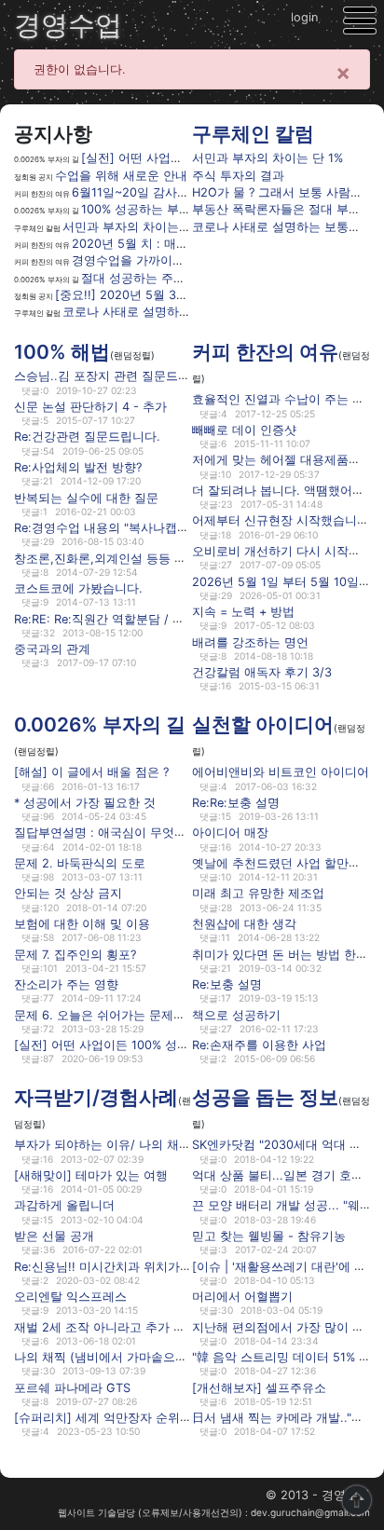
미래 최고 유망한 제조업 (258, 893)
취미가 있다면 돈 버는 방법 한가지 (286, 954)
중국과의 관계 (52, 649)
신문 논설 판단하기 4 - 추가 (90, 407)
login (304, 17)
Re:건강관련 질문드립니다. (87, 437)
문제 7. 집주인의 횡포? (75, 954)
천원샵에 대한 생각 (244, 924)
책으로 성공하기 (236, 1014)
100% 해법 (62, 351)
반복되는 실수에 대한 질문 (86, 497)
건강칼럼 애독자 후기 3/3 (262, 672)
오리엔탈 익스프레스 (70, 1297)
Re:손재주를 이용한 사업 (259, 1045)
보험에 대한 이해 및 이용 (82, 924)
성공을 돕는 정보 (265, 1097)
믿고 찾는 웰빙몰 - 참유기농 (269, 1236)
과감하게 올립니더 (64, 1205)
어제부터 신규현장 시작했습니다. (282, 520)
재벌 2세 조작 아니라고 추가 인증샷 (112, 1326)
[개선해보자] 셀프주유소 (259, 1387)
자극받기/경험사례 (96, 1097)
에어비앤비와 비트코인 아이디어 (280, 772)
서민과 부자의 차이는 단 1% (137, 227)
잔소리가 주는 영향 (66, 984)
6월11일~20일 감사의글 (136, 192)
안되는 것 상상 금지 (68, 893)
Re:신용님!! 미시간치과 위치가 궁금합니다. (131, 1266)
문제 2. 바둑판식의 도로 (79, 863)
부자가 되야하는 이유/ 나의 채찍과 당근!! (126, 1145)
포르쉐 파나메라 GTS (72, 1387)
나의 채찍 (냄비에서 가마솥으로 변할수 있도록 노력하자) (169, 1357)
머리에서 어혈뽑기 (242, 1297)
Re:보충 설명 (227, 984)
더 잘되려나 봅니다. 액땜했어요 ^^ (285, 491)
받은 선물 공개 (54, 1236)
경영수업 (68, 24)
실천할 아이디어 (263, 724)
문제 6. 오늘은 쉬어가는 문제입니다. (113, 1014)
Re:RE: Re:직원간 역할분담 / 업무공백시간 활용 (143, 618)
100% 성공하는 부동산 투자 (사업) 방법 (188, 209)
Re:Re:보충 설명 (236, 803)
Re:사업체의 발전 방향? (78, 467)
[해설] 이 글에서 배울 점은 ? (91, 772)
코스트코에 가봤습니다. (78, 588)
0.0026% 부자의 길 (99, 724)
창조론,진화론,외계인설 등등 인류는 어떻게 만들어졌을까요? (179, 558)
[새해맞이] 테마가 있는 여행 (91, 1175)
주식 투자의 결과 (238, 176)
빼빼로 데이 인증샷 (244, 430)
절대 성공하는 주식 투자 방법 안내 (175, 278)
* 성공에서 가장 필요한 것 (85, 803)
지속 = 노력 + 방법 (243, 612)
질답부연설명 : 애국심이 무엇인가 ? (111, 833)
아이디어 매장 (230, 833)
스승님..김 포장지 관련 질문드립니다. (116, 376)
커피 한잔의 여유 (265, 351)
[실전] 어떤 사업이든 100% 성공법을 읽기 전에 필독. (157, 1045)
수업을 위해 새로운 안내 (121, 176)
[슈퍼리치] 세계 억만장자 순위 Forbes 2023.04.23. (155, 1418)
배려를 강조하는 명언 (250, 642)
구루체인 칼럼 (253, 133)
